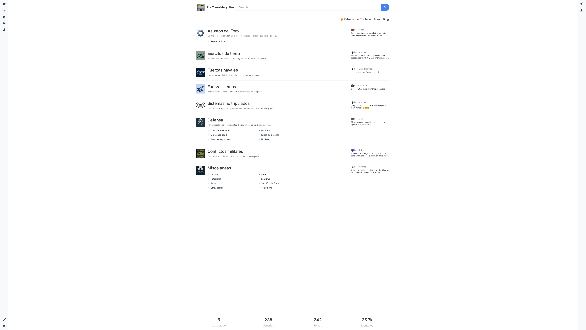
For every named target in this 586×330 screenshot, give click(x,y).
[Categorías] (4, 3)
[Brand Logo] (200, 7)
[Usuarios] (4, 29)
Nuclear (265, 139)
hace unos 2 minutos (363, 69)
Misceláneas (219, 167)
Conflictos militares (225, 151)
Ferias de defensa (270, 135)
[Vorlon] (352, 52)
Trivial (214, 183)
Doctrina (265, 130)
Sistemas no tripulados (229, 103)
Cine (263, 174)
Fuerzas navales (223, 70)
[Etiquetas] (4, 23)
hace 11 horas (360, 167)
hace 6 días (359, 30)
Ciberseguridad (219, 135)
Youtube (366, 19)
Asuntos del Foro (223, 30)
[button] (4, 319)
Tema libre (266, 187)
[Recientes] (4, 10)
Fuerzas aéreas (222, 86)
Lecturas (265, 179)
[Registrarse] (582, 10)
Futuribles (216, 179)
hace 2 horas (359, 119)
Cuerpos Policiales (220, 130)
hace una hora (360, 85)
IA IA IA (215, 174)
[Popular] (4, 16)
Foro (377, 19)
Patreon (349, 19)
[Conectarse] (582, 3)
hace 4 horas (360, 52)
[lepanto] (352, 69)
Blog (386, 19)
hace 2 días (359, 150)
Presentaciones (219, 41)
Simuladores (217, 187)
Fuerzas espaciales (221, 139)
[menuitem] (582, 3)
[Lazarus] (352, 85)
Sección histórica (270, 183)
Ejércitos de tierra (224, 53)
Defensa (215, 119)
